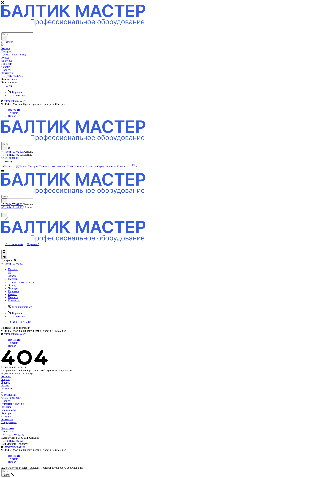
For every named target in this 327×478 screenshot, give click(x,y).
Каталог (6, 376)
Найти (6, 475)
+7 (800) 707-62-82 (13, 76)
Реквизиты (7, 428)
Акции (5, 385)
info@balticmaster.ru (15, 446)
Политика (7, 431)
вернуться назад (10, 373)
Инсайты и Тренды (12, 403)
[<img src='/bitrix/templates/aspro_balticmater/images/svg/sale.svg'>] (9, 272)
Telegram (13, 112)
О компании (8, 394)
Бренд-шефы (8, 410)
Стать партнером (11, 397)
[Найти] (4, 38)
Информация (9, 422)
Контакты (7, 419)
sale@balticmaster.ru (15, 100)
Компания (7, 388)
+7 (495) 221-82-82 (12, 154)
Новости (6, 400)
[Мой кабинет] (2, 211)
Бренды (5, 382)
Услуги (5, 379)
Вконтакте (14, 109)
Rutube (12, 116)
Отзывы (6, 416)
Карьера (6, 413)
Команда (6, 406)
